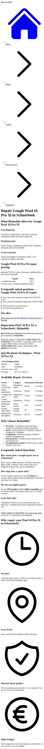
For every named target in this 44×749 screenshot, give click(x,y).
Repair (8, 84)
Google (8, 124)
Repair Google (27, 318)
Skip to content (6, 2)
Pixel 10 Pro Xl (11, 165)
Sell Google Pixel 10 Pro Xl (11, 318)
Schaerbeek (10, 205)
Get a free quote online (33, 513)
